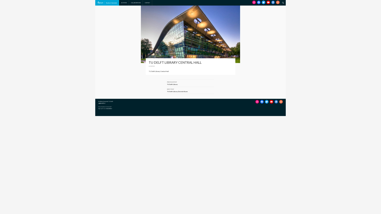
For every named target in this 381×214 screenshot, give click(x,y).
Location (152, 66)
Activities (124, 2)
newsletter (109, 108)
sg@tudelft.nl (101, 103)
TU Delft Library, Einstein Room (177, 90)
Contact (147, 2)
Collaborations (136, 2)
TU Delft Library (172, 83)
